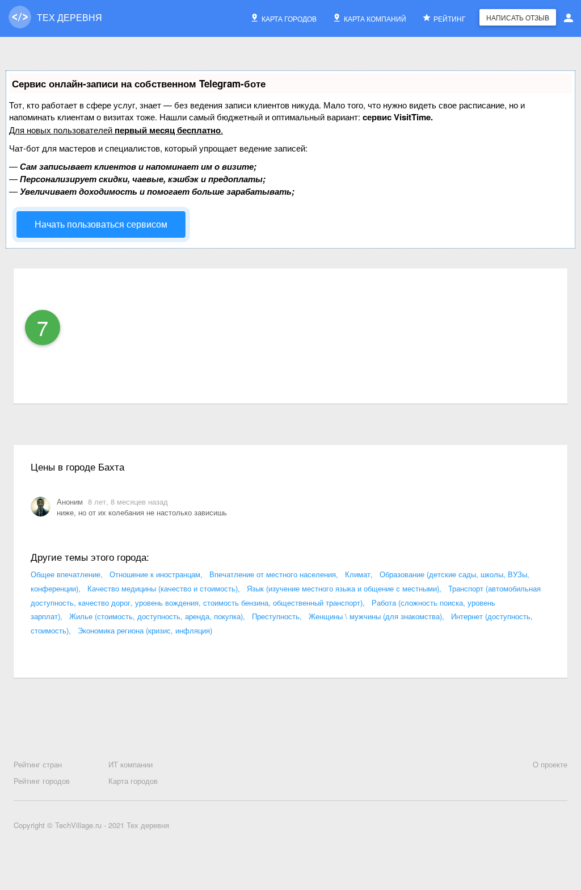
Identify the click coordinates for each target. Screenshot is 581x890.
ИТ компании (130, 764)
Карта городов (289, 18)
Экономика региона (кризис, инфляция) (145, 630)
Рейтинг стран (38, 764)
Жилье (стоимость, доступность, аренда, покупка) (156, 616)
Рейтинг (449, 18)
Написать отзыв (517, 17)
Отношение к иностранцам (155, 574)
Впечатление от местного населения (272, 574)
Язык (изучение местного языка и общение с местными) (343, 588)
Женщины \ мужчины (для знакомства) (375, 616)
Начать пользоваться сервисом (101, 223)
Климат (358, 574)
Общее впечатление (65, 574)
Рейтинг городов (42, 781)
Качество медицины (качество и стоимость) (162, 588)
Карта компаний (375, 18)
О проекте (550, 764)
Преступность (276, 616)
